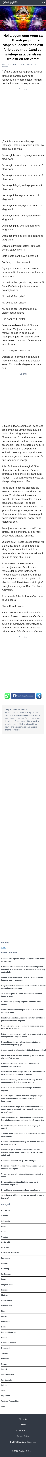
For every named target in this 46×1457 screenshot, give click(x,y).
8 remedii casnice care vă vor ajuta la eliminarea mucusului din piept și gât (20, 1043)
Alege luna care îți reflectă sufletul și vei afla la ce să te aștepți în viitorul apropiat (23, 986)
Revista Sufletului (8, 1343)
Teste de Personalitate (10, 1401)
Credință (4, 1237)
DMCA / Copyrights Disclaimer (23, 1442)
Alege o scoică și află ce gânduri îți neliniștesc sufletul (23, 1050)
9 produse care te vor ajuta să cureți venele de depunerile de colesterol (20, 1064)
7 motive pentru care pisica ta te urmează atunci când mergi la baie (23, 1135)
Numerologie (6, 1300)
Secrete (4, 1364)
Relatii (3, 1327)
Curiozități (5, 1242)
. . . (43, 1)
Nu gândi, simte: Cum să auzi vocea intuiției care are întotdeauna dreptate (22, 1167)
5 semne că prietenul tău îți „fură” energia (18, 1161)
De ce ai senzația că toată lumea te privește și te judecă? (20, 1126)
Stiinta (3, 1385)
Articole (4, 1216)
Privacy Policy (23, 1436)
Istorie (3, 1279)
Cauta (3, 948)
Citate (3, 1231)
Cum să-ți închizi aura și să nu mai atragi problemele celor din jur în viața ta (22, 1027)
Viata (3, 1406)
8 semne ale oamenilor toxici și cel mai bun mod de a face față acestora (22, 1143)
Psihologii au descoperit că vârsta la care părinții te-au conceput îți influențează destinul (23, 1035)
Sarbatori (5, 1359)
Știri (3, 1390)
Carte (3, 1226)
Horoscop (5, 1269)
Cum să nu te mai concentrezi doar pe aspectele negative (21, 1089)
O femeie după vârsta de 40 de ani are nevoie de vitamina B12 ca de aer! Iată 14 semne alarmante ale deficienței (22, 1152)
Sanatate (4, 1353)
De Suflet (5, 1247)
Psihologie (5, 1322)
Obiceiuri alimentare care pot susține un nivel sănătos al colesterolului (23, 1011)
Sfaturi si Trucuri (8, 1374)
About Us (23, 1419)
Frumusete (5, 1258)
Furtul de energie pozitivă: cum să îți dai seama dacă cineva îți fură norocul (22, 1056)
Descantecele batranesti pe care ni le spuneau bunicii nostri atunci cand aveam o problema (23, 1072)
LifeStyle (4, 1295)
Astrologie (5, 1221)
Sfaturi (4, 1369)
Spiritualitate (6, 1380)
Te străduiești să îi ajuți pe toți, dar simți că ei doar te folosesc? (22, 1196)
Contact (23, 1425)
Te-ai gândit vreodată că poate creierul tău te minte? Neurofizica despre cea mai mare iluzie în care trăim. (22, 1118)
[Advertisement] (23, 114)
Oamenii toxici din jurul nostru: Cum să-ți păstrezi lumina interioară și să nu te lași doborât (21, 1080)
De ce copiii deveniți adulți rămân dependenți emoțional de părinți (19, 1183)
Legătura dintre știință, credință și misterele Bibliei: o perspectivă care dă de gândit (23, 1019)
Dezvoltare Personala (10, 1253)
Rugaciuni (5, 1348)
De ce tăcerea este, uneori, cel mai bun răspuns (20, 1190)
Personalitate (6, 1306)
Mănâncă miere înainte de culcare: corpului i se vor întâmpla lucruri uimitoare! (22, 978)
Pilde (3, 1311)
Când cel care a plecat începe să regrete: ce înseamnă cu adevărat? (23, 959)
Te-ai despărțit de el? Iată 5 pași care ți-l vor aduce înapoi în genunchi (21, 995)
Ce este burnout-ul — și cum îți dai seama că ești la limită (22, 1175)
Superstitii (5, 1396)
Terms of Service (23, 1431)
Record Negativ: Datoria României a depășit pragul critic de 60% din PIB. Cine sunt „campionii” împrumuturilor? (22, 1098)
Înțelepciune (6, 1274)
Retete (3, 1337)
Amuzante (5, 1210)
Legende (4, 1290)
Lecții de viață (7, 1285)
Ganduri (4, 1263)
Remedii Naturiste (8, 1332)
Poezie (4, 1316)
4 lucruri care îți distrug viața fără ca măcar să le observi (21, 1003)
